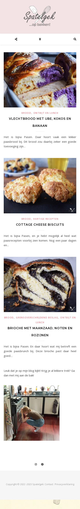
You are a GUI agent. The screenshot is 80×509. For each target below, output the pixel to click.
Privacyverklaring (64, 484)
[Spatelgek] (40, 16)
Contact (49, 484)
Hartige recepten (45, 218)
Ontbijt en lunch (45, 113)
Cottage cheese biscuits (40, 224)
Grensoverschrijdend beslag (37, 317)
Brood (26, 113)
